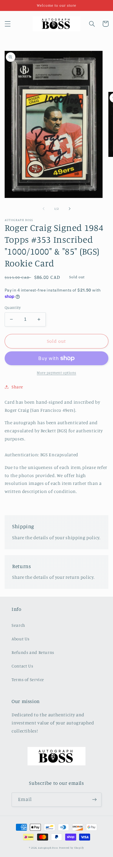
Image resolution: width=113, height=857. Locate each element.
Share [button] (17, 386)
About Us (21, 638)
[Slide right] (69, 208)
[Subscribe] (94, 800)
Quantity (13, 307)
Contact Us (22, 665)
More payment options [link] (56, 372)
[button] (7, 23)
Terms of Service (28, 679)
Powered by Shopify (71, 847)
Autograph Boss (48, 847)
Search (18, 625)
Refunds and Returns (33, 652)
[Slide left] (43, 208)
